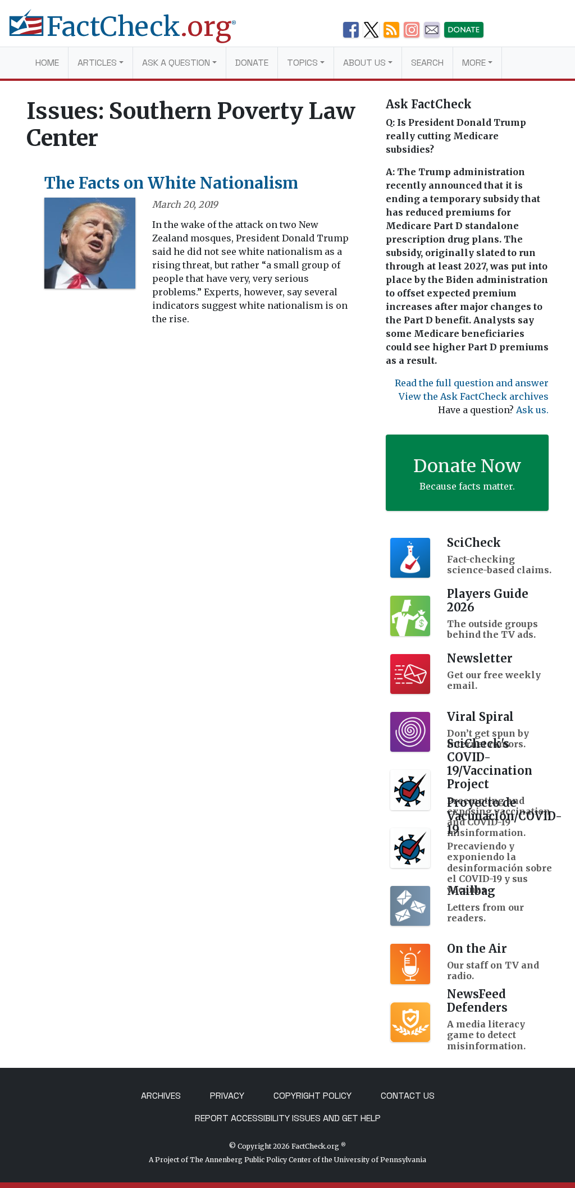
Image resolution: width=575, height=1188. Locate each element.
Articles (97, 62)
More (474, 62)
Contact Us (408, 1096)
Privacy (227, 1096)
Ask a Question (176, 62)
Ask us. (532, 409)
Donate (251, 62)
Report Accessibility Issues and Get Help (288, 1118)
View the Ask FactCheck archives (474, 396)
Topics (302, 62)
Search (427, 62)
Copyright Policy (312, 1096)
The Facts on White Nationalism (171, 183)
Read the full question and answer (472, 383)
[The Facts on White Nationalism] (89, 246)
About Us (364, 62)
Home (47, 62)
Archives (161, 1096)
